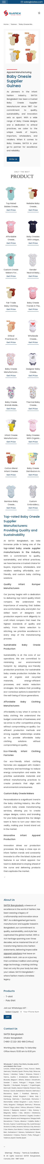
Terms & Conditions (30, 1153)
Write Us (13, 159)
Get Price (11, 210)
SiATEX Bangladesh (14, 905)
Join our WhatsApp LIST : (15, 1008)
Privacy (17, 1153)
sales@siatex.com (33, 2)
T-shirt (9, 996)
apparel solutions (13, 953)
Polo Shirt (10, 1000)
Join (8, 1016)
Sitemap (8, 1153)
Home (6, 24)
